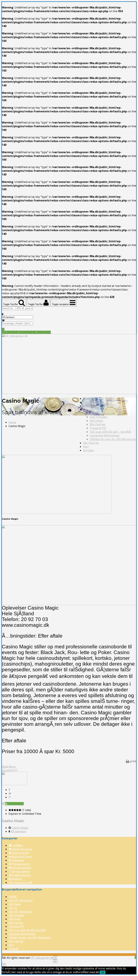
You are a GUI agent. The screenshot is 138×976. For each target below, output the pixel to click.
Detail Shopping (21, 849)
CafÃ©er (17, 845)
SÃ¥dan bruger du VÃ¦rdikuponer (113, 439)
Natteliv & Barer (21, 856)
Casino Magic (13, 821)
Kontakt (88, 450)
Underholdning (21, 875)
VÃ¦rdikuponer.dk (41, 958)
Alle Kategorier (19, 882)
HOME (87, 398)
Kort (86, 446)
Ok (102, 972)
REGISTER (27, 332)
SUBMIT (43, 332)
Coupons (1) (10, 770)
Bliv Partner (98, 424)
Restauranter (21, 864)
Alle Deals (89, 406)
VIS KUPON (15, 803)
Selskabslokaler (21, 868)
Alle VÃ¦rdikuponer (96, 402)
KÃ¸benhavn (18, 831)
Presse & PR (98, 428)
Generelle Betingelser (105, 435)
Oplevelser (17, 860)
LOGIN (12, 332)
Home (12, 422)
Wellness (16, 879)
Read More (9, 766)
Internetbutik (20, 853)
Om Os (88, 409)
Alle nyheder (98, 417)
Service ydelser (20, 871)
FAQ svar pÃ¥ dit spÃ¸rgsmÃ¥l (110, 431)
